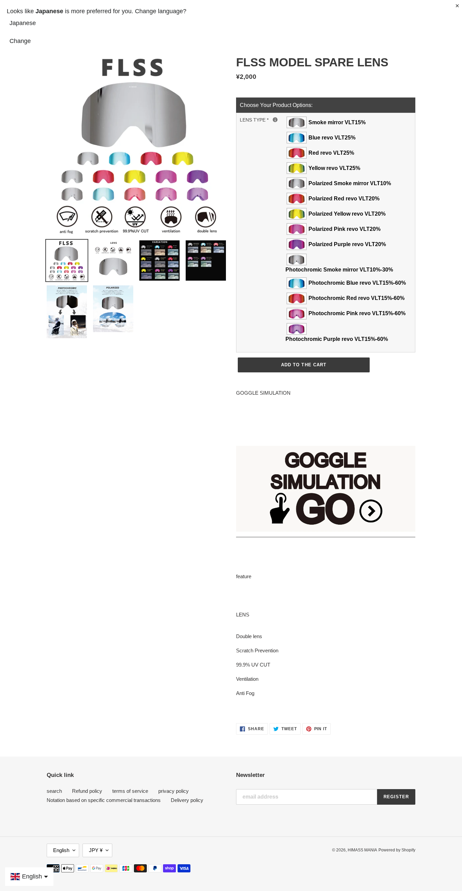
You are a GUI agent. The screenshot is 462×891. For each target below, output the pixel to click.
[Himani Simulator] (325, 534)
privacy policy (173, 791)
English (61, 850)
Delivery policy (187, 800)
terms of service (130, 791)
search (54, 791)
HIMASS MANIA (362, 850)
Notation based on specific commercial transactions (104, 800)
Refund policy (87, 791)
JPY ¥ (95, 850)
